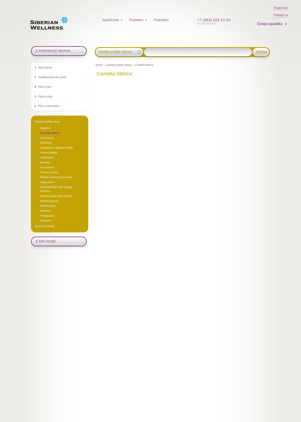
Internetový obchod (54, 51)
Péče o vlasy (45, 96)
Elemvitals (46, 142)
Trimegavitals (47, 215)
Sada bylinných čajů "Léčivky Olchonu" (56, 189)
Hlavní (99, 65)
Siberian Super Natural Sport (56, 196)
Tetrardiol (45, 210)
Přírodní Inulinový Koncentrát (56, 177)
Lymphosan (46, 157)
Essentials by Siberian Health (56, 147)
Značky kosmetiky (45, 226)
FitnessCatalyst (48, 152)
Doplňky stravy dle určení (52, 77)
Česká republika (270, 24)
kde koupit (47, 241)
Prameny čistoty (49, 172)
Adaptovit (45, 128)
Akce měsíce (45, 67)
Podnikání (161, 20)
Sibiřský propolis (49, 201)
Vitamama (45, 220)
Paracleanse (47, 167)
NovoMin (45, 162)
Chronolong (46, 137)
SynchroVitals (47, 206)
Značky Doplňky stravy (119, 65)
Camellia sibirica (50, 133)
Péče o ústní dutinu (48, 106)
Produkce (136, 20)
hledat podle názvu (115, 52)
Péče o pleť (44, 86)
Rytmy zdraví (47, 182)
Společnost (110, 20)
